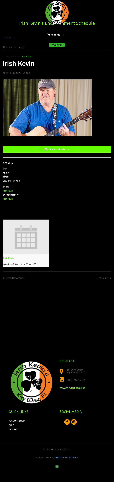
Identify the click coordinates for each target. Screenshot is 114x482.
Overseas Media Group (66, 457)
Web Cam (57, 44)
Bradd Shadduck (15, 278)
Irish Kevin (8, 190)
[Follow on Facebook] (67, 422)
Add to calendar (57, 149)
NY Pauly (103, 278)
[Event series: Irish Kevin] (35, 264)
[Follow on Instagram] (74, 422)
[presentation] (26, 237)
